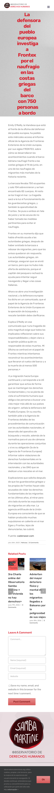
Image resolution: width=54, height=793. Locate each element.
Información (12, 790)
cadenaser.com (25, 535)
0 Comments (34, 543)
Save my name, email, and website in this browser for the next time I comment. (24, 689)
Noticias (24, 543)
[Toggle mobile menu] (48, 7)
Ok (43, 779)
